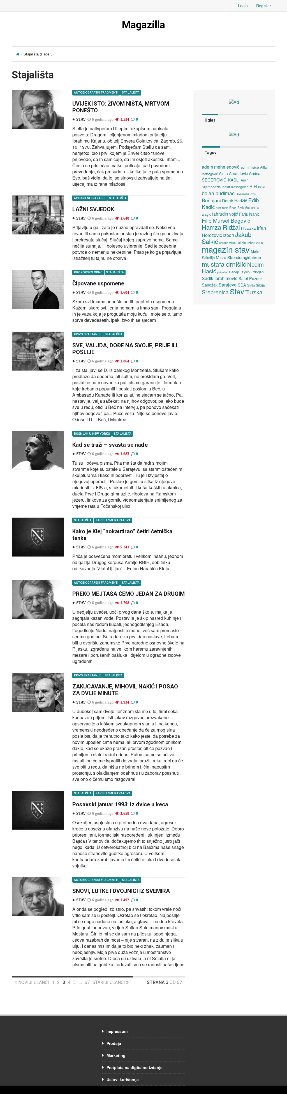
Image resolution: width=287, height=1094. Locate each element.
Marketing (116, 1055)
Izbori (228, 235)
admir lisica (249, 167)
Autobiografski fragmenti (96, 92)
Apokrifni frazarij (89, 198)
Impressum (117, 1031)
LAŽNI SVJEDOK (93, 209)
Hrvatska (248, 228)
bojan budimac (218, 193)
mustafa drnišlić (224, 263)
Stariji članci (109, 982)
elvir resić (222, 207)
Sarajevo (228, 284)
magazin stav (226, 249)
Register (263, 5)
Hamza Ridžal (221, 227)
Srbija (260, 285)
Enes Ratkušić (239, 207)
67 (87, 982)
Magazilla (143, 25)
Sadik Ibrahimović (219, 278)
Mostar (256, 257)
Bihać (261, 187)
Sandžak (209, 285)
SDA (242, 285)
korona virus (227, 243)
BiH (253, 186)
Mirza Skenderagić (233, 257)
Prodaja (114, 1043)
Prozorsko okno (88, 272)
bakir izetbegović (235, 186)
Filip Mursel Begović (226, 220)
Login (243, 5)
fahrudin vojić (225, 214)
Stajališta (131, 92)
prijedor (222, 272)
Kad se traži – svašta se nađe (110, 444)
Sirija (251, 285)
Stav (237, 291)
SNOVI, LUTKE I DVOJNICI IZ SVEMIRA (121, 891)
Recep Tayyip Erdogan (246, 271)
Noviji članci (33, 982)
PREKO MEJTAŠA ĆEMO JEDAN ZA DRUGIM (128, 593)
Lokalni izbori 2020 (250, 242)
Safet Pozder (250, 278)
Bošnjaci (211, 200)
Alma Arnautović (233, 173)
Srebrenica (215, 292)
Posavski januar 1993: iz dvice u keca (120, 804)
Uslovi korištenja (123, 1079)
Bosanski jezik (246, 194)
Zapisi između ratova (113, 520)
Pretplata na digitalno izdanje (135, 1067)
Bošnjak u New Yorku (92, 434)
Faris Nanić (249, 214)
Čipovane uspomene (98, 283)
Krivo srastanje (87, 334)
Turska (254, 292)
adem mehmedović (220, 167)
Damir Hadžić (234, 200)
